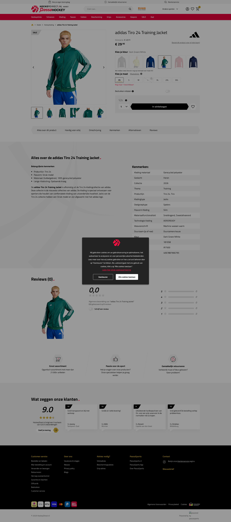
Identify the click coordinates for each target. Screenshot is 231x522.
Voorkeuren (103, 277)
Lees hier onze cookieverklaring (116, 269)
